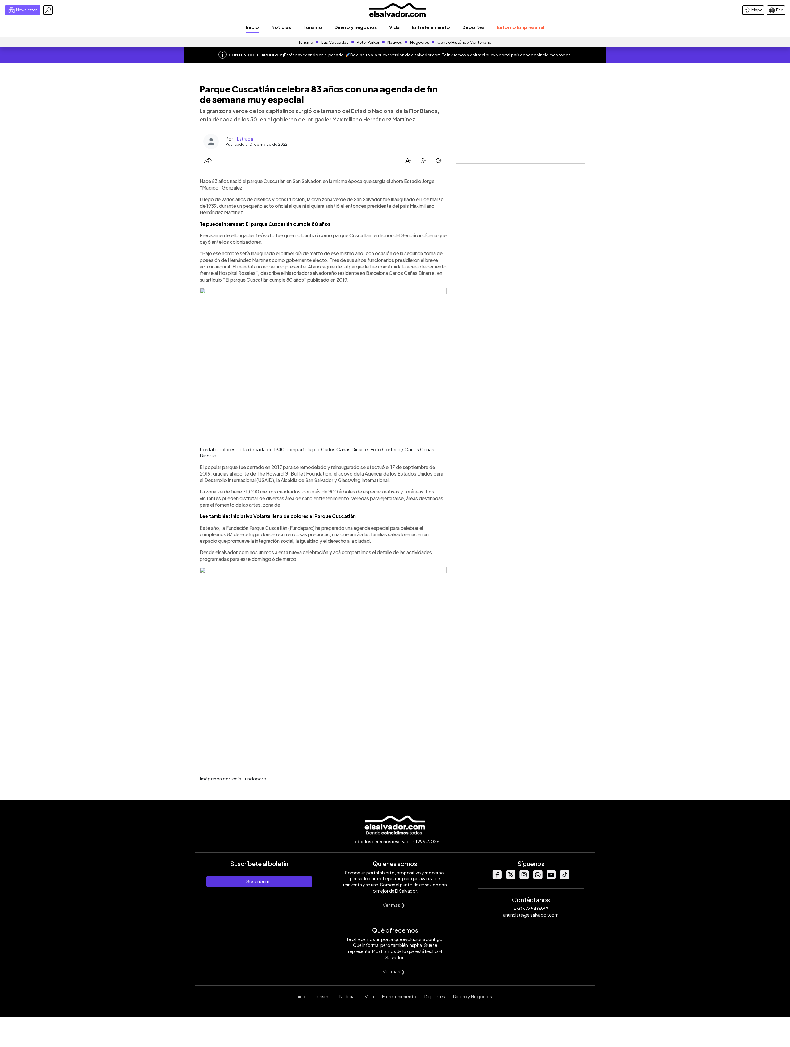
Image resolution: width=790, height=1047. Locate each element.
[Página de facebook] (497, 878)
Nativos (394, 42)
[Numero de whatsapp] (538, 878)
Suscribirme (259, 881)
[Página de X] (510, 878)
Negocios (419, 42)
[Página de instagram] (524, 878)
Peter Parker (368, 42)
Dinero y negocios (356, 27)
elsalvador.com (426, 54)
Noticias (281, 27)
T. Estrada (243, 138)
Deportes (473, 27)
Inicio (252, 27)
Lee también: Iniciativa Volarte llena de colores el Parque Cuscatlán (278, 516)
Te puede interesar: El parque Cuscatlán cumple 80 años (265, 224)
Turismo (312, 27)
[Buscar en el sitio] (48, 10)
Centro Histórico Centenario (464, 42)
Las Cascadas (335, 42)
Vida (394, 27)
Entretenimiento (431, 27)
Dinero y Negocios (472, 996)
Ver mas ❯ (394, 905)
